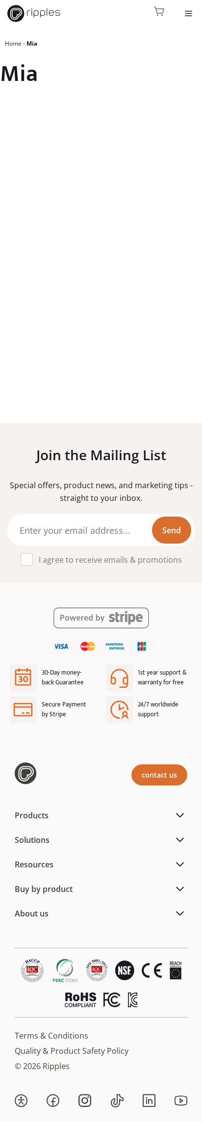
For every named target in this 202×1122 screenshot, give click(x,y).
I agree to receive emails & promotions (110, 559)
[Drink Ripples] (33, 13)
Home (13, 43)
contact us (159, 775)
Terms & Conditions (51, 1035)
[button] (21, 1101)
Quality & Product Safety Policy (71, 1050)
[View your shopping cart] (159, 13)
